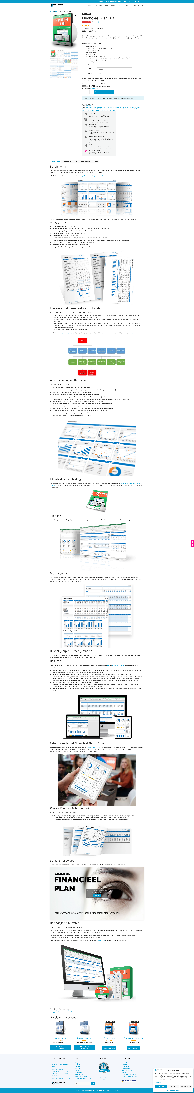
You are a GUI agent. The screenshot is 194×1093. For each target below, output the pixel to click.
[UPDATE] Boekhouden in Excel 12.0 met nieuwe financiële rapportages (61, 1074)
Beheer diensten (159, 1082)
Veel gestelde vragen (81, 1076)
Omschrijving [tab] (55, 161)
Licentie (89, 73)
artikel (133, 333)
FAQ (121, 1)
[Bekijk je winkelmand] (139, 5)
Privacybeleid (126, 1068)
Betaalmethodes (127, 1070)
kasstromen (131, 108)
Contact (124, 1063)
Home (89, 5)
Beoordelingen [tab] (67, 161)
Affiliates (77, 1068)
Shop (120, 5)
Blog (126, 1)
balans (86, 107)
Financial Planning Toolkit (93, 747)
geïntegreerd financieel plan (97, 108)
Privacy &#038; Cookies (97, 892)
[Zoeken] (93, 1083)
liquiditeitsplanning (86, 110)
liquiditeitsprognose (96, 110)
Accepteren (161, 1086)
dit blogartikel (59, 333)
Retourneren (126, 1066)
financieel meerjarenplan (115, 107)
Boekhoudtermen (104, 1077)
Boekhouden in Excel (109, 5)
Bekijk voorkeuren (186, 1086)
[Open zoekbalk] (142, 5)
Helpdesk (114, 1)
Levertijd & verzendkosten (130, 1076)
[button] (191, 1070)
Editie (89, 68)
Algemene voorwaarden (129, 1074)
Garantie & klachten (128, 1072)
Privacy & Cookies (171, 1090)
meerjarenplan (105, 110)
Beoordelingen (79, 1074)
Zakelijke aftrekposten (105, 1079)
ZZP (108, 665)
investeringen (108, 108)
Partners (77, 1064)
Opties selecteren (109, 1048)
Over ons (178, 1090)
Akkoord (97, 895)
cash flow (96, 107)
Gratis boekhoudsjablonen (83, 1078)
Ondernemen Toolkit (118, 665)
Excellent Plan (100, 940)
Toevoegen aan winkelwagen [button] (60, 1047)
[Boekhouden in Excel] (57, 5)
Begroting (96, 22)
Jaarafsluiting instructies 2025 (61, 1069)
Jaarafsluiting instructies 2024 (61, 1078)
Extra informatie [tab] (85, 161)
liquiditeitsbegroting (139, 108)
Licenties (77, 1066)
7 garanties (78, 1072)
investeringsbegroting (117, 108)
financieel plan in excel (135, 107)
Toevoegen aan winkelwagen (104, 92)
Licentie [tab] (95, 161)
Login (134, 5)
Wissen (135, 74)
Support (124, 1064)
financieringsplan (86, 108)
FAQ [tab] (76, 161)
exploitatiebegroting (104, 107)
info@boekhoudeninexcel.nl (102, 1)
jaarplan (125, 108)
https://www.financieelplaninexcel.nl (92, 176)
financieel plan (125, 107)
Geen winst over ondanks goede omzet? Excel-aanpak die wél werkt (61, 1064)
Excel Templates (97, 5)
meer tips (69, 333)
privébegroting (112, 110)
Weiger (173, 1086)
